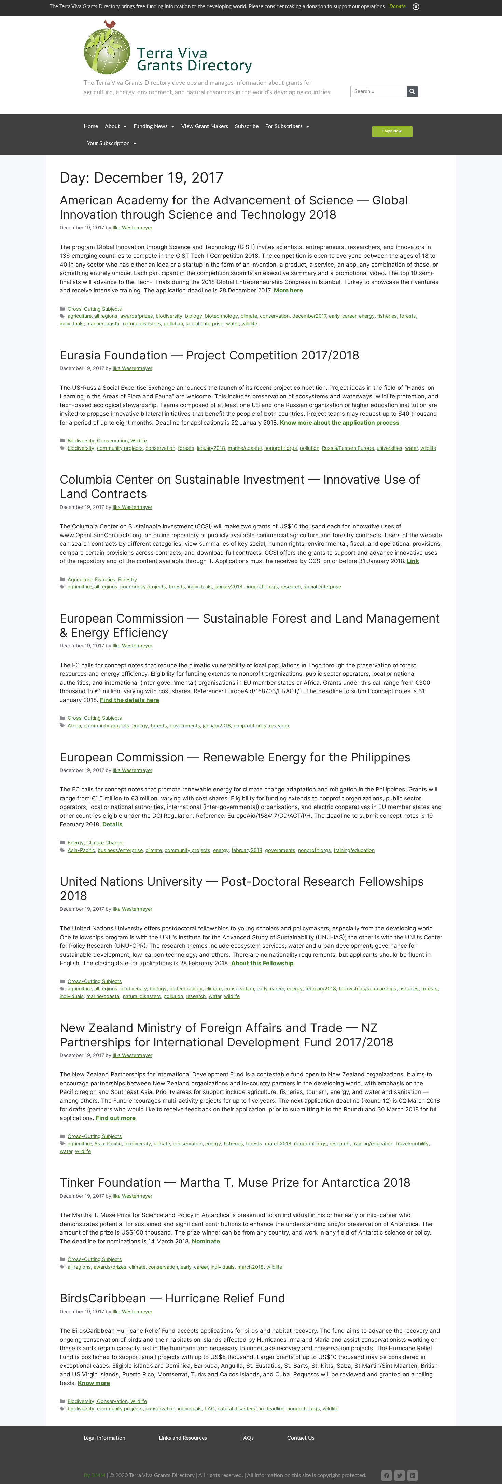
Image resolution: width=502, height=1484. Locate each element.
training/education (354, 850)
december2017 (309, 316)
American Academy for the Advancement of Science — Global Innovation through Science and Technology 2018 (234, 207)
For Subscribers (284, 126)
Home (91, 126)
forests (408, 316)
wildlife (249, 323)
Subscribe (247, 126)
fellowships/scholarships (367, 988)
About (112, 126)
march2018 (278, 1143)
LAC (210, 1408)
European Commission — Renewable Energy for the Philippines (235, 757)
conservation (275, 316)
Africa (74, 725)
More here (288, 290)
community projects (120, 448)
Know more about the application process (340, 422)
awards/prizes (136, 316)
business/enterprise (120, 850)
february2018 (247, 850)
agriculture (80, 316)
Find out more (116, 1118)
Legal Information (104, 1438)
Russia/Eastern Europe (348, 448)
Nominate (206, 1241)
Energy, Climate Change (95, 842)
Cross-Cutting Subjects (95, 309)
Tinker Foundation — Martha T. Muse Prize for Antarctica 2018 (235, 1182)
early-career (342, 316)
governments (185, 725)
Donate (397, 6)
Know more (94, 1383)
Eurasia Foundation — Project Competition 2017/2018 (210, 355)
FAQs (247, 1438)
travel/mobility (412, 1143)
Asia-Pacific (81, 850)
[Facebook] (386, 1475)
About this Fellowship (262, 963)
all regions (105, 316)
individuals (72, 323)
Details (112, 824)
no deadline (271, 1408)
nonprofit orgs (280, 448)
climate (249, 316)
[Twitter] (399, 1475)
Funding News (151, 126)
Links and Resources (183, 1438)
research (291, 586)
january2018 (211, 448)
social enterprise (204, 323)
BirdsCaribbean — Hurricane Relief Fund (172, 1298)
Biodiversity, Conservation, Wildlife (107, 440)
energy (367, 316)
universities (389, 448)
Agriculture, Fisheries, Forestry (102, 579)
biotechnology (221, 316)
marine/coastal (103, 323)
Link (413, 561)
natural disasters (142, 323)
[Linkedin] (412, 1475)
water (232, 323)
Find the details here (129, 700)
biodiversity (169, 316)
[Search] (412, 91)
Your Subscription (108, 143)
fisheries (387, 316)
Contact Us (301, 1438)
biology (193, 316)
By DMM (95, 1475)
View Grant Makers (204, 126)
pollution (173, 323)
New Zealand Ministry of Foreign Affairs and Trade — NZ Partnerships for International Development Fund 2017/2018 (227, 1035)
